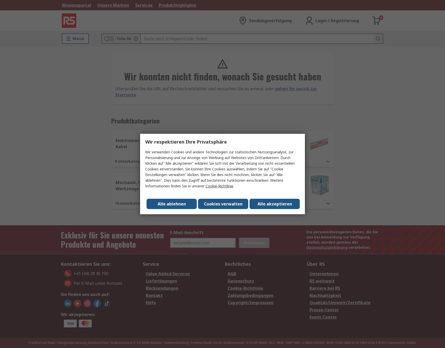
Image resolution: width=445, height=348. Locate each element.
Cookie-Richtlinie (219, 186)
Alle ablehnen (172, 204)
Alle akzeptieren (275, 204)
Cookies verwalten (223, 204)
